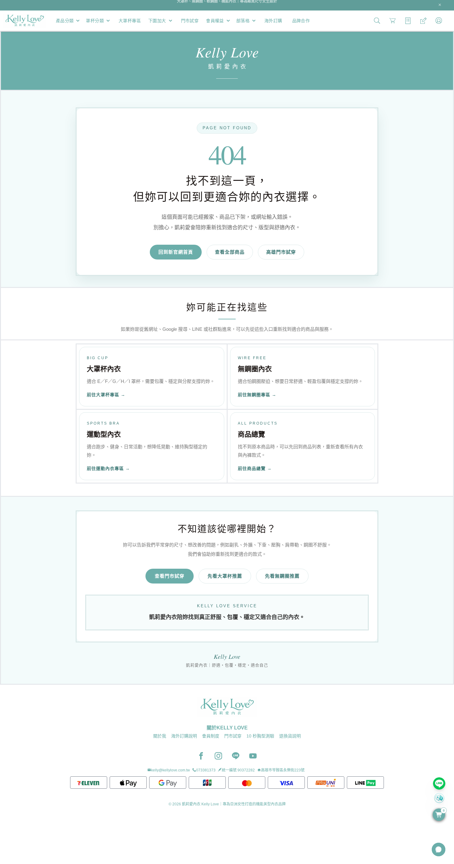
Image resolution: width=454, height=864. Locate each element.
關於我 (159, 735)
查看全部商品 (230, 252)
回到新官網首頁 (175, 252)
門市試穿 (233, 735)
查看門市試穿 (169, 576)
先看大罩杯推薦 (225, 576)
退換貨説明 (290, 735)
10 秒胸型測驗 (260, 735)
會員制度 (210, 735)
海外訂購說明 (184, 735)
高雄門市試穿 (281, 252)
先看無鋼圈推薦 (282, 576)
